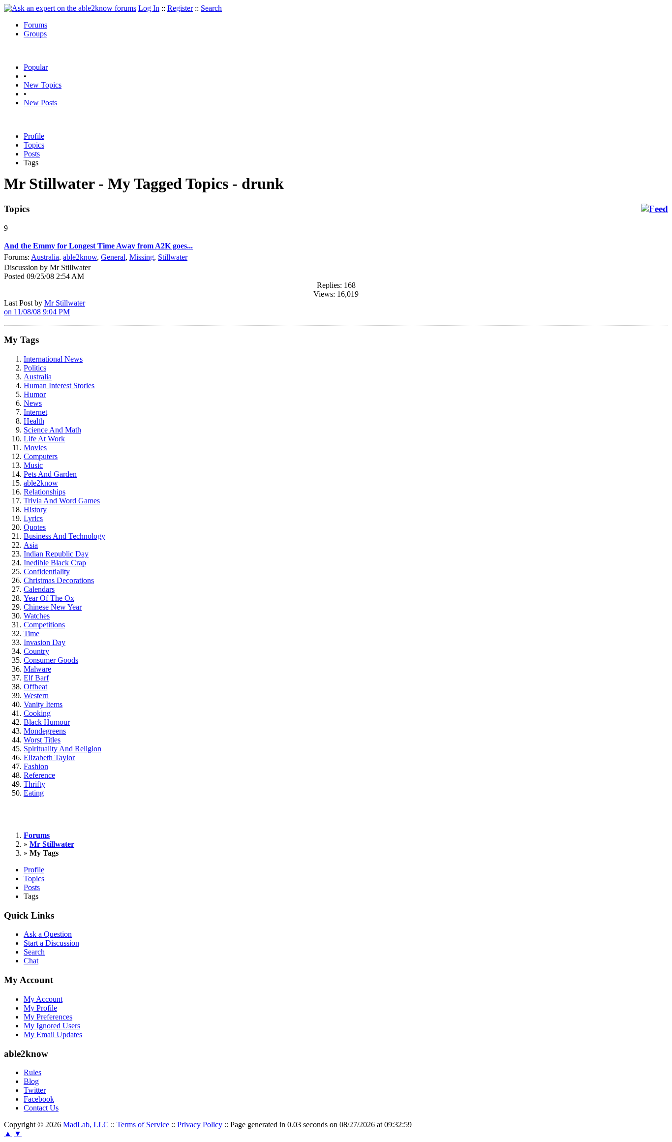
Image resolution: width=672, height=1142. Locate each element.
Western (36, 695)
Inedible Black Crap (55, 562)
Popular (36, 67)
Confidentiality (47, 571)
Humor (35, 394)
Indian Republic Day (56, 554)
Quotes (35, 527)
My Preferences (48, 1017)
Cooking (37, 713)
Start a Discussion (51, 943)
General (113, 257)
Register (180, 8)
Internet (35, 412)
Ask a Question (48, 934)
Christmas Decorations (59, 580)
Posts (32, 154)
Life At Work (44, 438)
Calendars (39, 589)
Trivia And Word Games (62, 500)
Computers (41, 456)
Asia (31, 545)
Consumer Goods (51, 660)
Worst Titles (42, 740)
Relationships (44, 492)
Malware (37, 669)
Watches (37, 616)
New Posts (40, 102)
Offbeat (35, 686)
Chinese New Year (53, 607)
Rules (32, 1072)
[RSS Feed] (654, 209)
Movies (35, 447)
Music (33, 465)
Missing (141, 257)
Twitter (35, 1090)
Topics (34, 145)
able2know (80, 257)
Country (36, 651)
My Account (43, 999)
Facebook (39, 1099)
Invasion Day (44, 642)
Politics (35, 368)
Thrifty (34, 784)
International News (53, 359)
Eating (34, 793)
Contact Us (41, 1108)
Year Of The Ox (49, 598)
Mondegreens (45, 731)
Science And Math (52, 430)
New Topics (42, 85)
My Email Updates (53, 1034)
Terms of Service (143, 1124)
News (33, 403)
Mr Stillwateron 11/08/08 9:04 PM (44, 307)
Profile (34, 136)
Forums (35, 25)
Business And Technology (64, 536)
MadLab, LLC (86, 1124)
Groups (35, 34)
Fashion (36, 766)
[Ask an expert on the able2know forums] (70, 8)
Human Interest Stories (59, 385)
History (35, 509)
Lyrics (33, 518)
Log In (148, 8)
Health (34, 421)
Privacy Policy (199, 1124)
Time (31, 633)
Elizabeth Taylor (49, 757)
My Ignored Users (52, 1025)
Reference (39, 775)
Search (211, 8)
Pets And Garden (50, 474)
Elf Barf (36, 678)
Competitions (44, 624)
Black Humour (47, 722)
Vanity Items (43, 704)
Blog (31, 1081)
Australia (45, 257)
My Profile (40, 1008)
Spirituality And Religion (62, 748)
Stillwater (172, 257)
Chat (31, 961)
